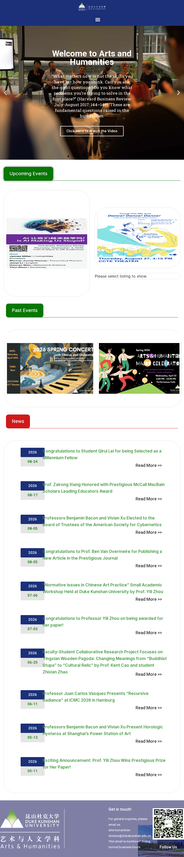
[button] (98, 19)
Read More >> (149, 465)
